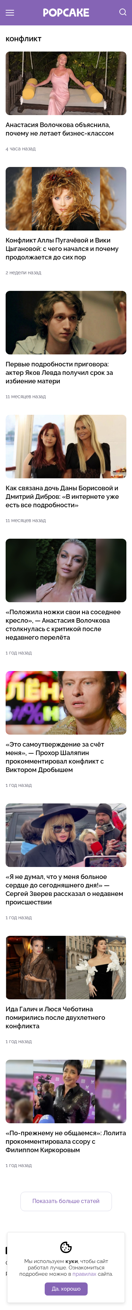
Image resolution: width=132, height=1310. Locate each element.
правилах (84, 1274)
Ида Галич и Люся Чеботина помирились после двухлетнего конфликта (55, 1017)
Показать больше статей (66, 1201)
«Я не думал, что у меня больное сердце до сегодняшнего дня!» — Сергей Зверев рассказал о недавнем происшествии (64, 889)
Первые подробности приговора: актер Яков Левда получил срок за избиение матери (59, 372)
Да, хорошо (66, 1289)
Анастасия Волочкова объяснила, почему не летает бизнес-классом (60, 129)
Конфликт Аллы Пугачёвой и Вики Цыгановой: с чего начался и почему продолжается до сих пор (62, 249)
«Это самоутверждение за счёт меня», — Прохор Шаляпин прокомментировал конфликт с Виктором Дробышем (55, 757)
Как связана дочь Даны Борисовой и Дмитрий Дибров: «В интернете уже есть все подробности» (62, 496)
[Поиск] (123, 13)
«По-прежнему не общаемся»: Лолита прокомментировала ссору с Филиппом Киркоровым (66, 1141)
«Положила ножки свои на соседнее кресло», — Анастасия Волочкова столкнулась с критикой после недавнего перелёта (63, 624)
